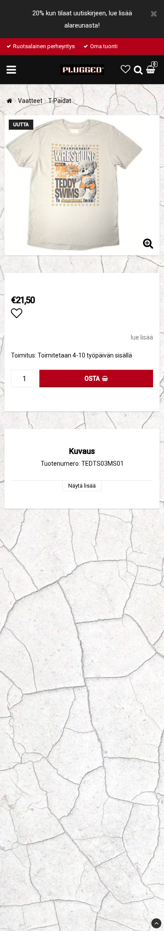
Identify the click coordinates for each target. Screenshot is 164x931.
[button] (125, 69)
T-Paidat (59, 100)
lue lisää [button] (142, 337)
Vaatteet (30, 100)
